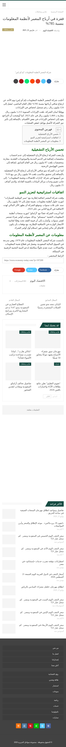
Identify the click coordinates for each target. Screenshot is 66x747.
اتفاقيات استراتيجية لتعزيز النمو (44, 137)
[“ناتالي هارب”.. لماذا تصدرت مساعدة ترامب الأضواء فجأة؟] (18, 339)
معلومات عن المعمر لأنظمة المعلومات (41, 141)
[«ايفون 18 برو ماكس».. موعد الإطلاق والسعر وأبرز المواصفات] (9, 527)
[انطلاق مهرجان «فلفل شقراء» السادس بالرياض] (9, 590)
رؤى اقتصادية (53, 674)
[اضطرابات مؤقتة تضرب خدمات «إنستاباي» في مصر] (9, 565)
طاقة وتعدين (53, 680)
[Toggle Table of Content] (57, 129)
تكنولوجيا (55, 712)
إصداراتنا (55, 660)
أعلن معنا (54, 665)
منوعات (55, 691)
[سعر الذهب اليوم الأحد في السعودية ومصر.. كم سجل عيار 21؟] (9, 552)
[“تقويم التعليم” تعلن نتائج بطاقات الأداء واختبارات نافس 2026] (47, 371)
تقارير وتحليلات (8, 29)
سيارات (55, 718)
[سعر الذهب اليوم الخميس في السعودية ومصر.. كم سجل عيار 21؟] (9, 539)
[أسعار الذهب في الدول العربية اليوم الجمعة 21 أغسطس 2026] (9, 578)
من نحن (55, 648)
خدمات (57, 364)
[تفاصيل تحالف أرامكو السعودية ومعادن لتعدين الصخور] (18, 371)
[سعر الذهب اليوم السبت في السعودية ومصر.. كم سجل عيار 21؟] (9, 603)
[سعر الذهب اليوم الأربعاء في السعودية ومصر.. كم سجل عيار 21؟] (9, 629)
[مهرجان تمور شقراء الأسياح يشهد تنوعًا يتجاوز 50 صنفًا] (47, 339)
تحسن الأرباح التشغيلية (48, 134)
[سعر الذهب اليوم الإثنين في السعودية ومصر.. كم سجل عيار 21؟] (9, 616)
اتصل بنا (55, 654)
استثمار (55, 686)
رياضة (56, 700)
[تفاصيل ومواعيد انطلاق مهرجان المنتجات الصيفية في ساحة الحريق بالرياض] (9, 514)
